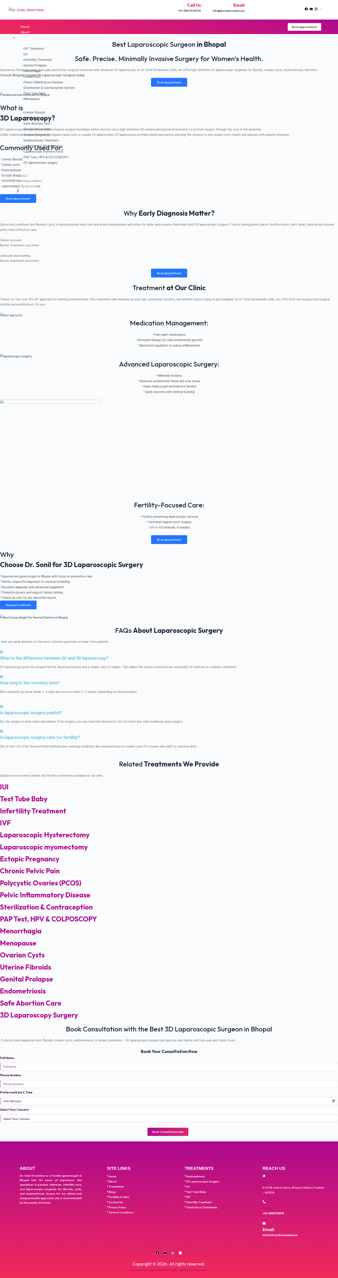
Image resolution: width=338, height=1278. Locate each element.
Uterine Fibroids (25, 967)
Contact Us (28, 185)
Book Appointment (304, 27)
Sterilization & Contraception (46, 907)
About (25, 32)
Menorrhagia (20, 931)
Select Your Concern (14, 1109)
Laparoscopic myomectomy (44, 847)
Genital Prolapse (26, 979)
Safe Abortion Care (30, 1003)
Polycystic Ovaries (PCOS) (40, 883)
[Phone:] (264, 1201)
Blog (23, 174)
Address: (268, 1182)
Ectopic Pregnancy (29, 859)
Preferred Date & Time (16, 1092)
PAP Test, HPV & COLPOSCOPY (48, 919)
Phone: (267, 1208)
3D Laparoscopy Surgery (39, 1015)
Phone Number (10, 1075)
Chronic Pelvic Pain (30, 870)
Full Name (7, 1058)
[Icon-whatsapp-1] (321, 9)
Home (24, 26)
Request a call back (18, 605)
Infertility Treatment (33, 811)
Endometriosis (23, 991)
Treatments (29, 37)
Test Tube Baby (24, 798)
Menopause (18, 943)
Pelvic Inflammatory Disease (45, 895)
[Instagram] (316, 9)
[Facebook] (306, 9)
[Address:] (264, 1175)
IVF (5, 823)
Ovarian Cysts (22, 955)
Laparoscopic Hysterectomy (45, 834)
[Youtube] (311, 9)
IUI (4, 787)
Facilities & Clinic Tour (36, 180)
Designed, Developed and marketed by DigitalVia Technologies (169, 1270)
